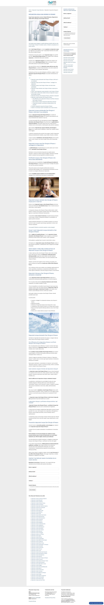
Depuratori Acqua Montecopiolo (38, 562)
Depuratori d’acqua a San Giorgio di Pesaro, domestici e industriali (45, 95)
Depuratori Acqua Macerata (38, 10)
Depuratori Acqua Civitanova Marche (39, 498)
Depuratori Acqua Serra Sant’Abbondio (39, 566)
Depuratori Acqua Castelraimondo (38, 523)
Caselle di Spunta (32, 485)
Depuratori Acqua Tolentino (37, 501)
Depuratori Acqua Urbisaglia (37, 532)
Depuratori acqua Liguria (68, 64)
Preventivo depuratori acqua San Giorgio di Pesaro (41, 106)
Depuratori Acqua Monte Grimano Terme (39, 560)
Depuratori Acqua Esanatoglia (37, 538)
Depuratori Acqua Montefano (37, 528)
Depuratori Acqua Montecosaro (37, 516)
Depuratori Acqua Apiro (36, 535)
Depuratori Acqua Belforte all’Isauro (38, 572)
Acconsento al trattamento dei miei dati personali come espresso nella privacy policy (44, 486)
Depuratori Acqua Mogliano (37, 522)
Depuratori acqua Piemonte (69, 59)
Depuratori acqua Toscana (69, 69)
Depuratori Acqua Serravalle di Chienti (39, 553)
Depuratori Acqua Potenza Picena (38, 503)
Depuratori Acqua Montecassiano (38, 517)
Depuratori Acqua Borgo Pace (37, 578)
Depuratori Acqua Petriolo (36, 537)
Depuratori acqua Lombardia (69, 57)
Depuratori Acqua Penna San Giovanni (39, 551)
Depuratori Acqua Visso (36, 550)
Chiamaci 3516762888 (36, 597)
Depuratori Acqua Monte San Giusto (38, 514)
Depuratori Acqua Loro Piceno (37, 534)
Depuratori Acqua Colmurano (37, 547)
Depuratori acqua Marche (68, 70)
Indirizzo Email (32, 471)
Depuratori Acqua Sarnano (36, 531)
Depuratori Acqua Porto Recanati (38, 507)
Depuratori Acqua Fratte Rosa (37, 569)
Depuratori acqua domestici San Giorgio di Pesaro (41, 97)
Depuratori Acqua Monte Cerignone (38, 575)
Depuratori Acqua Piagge (36, 565)
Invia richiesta (32, 489)
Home (30, 10)
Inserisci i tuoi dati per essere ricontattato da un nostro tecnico (44, 107)
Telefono (31, 480)
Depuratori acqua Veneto (68, 60)
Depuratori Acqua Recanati (36, 500)
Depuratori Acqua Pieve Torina (37, 543)
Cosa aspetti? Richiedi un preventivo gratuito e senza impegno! (42, 227)
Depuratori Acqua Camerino (37, 519)
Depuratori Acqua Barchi (36, 568)
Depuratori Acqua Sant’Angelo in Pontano (39, 544)
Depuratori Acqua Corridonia (37, 504)
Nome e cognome (33, 467)
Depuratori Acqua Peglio (36, 574)
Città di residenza (33, 476)
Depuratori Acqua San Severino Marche (39, 506)
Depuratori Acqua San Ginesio (37, 529)
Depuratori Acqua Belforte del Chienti (39, 540)
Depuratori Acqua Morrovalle (37, 510)
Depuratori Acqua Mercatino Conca (38, 563)
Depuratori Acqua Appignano (37, 525)
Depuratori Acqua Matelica (36, 512)
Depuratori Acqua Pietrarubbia (37, 577)
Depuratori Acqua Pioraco (36, 548)
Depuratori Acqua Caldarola (37, 541)
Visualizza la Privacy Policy (50, 597)
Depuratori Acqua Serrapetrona (37, 554)
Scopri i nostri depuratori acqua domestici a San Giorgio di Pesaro (45, 91)
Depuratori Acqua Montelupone (37, 526)
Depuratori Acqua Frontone (37, 559)
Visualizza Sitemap (32, 601)
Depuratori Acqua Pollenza (36, 520)
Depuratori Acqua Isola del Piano (38, 580)
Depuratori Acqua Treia (36, 513)
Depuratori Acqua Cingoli (36, 509)
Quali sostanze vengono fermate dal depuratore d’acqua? (44, 101)
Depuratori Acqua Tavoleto (36, 571)
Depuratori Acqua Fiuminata (37, 546)
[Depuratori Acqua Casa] (52, 2)
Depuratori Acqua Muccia (36, 556)
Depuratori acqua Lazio (68, 72)
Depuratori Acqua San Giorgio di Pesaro (39, 557)
